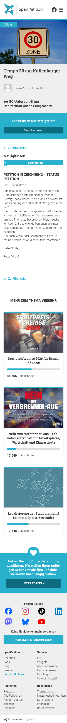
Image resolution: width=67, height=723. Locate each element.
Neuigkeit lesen (33, 130)
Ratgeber (9, 691)
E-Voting (42, 674)
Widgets (42, 662)
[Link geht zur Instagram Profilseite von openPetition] (25, 611)
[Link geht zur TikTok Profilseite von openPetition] (41, 611)
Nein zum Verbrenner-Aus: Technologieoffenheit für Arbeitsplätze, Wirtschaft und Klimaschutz (33, 438)
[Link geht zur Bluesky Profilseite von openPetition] (25, 621)
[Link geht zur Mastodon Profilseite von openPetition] (8, 621)
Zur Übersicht (17, 148)
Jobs (7, 662)
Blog (6, 666)
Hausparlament (47, 670)
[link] (61, 10)
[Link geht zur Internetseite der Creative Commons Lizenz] (6, 719)
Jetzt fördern (33, 583)
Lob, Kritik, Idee (14, 674)
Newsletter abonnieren (33, 639)
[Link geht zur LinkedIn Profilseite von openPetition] (58, 611)
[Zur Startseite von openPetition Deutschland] (23, 9)
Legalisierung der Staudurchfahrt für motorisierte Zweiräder (33, 515)
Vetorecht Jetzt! (47, 678)
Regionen (9, 708)
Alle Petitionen (13, 695)
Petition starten (13, 699)
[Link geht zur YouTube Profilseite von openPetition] (41, 621)
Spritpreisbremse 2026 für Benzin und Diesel (33, 360)
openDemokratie (47, 666)
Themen (9, 704)
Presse (8, 670)
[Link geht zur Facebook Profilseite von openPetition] (8, 611)
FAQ (39, 658)
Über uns (9, 658)
